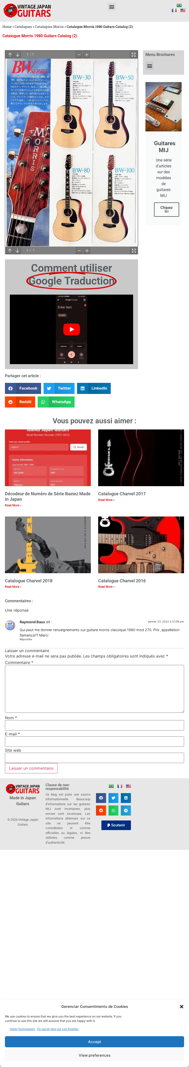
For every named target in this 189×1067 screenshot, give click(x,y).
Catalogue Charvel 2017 (122, 493)
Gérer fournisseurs (22, 1029)
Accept (94, 1041)
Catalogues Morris (49, 26)
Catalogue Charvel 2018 (28, 580)
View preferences (94, 1055)
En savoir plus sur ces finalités (58, 1029)
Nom (11, 718)
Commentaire (19, 662)
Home (7, 26)
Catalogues (23, 26)
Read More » (13, 505)
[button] (181, 1006)
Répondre (26, 639)
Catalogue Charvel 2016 (122, 580)
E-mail (12, 734)
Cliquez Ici (166, 209)
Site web (13, 750)
